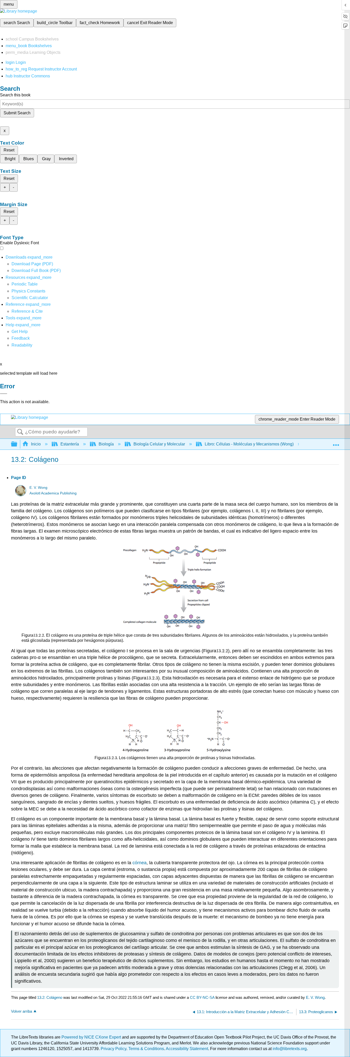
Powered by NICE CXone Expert (91, 1037)
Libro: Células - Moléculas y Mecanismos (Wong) (249, 444)
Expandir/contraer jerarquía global (17, 444)
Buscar (20, 432)
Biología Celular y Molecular (159, 444)
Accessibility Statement (187, 1048)
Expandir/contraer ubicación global (336, 442)
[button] (21, 338)
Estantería (69, 444)
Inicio (36, 444)
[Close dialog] (3, 393)
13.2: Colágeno (49, 997)
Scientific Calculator (30, 298)
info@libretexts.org (289, 1048)
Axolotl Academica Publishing (53, 493)
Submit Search (17, 113)
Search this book (15, 95)
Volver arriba (21, 1011)
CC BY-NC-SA (202, 997)
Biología (106, 444)
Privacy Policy (113, 1048)
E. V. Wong (38, 488)
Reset (9, 150)
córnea (139, 862)
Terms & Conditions (146, 1048)
